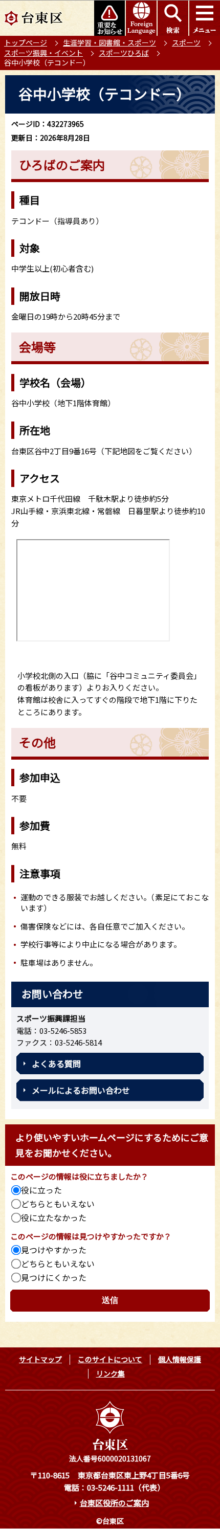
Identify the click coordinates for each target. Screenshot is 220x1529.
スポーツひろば (124, 53)
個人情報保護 (179, 1359)
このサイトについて (110, 1359)
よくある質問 (56, 1063)
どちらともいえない (58, 1204)
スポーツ (186, 42)
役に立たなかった (53, 1217)
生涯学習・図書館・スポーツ (109, 42)
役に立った (41, 1190)
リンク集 (110, 1373)
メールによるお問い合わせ (81, 1090)
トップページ (25, 42)
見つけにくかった (53, 1277)
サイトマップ (40, 1359)
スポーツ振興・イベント (43, 53)
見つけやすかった (53, 1250)
